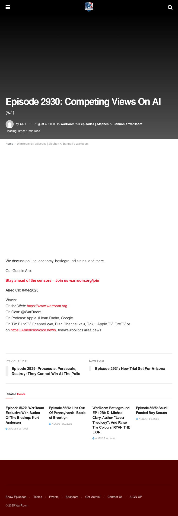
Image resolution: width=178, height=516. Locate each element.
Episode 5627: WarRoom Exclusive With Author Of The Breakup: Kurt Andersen (25, 415)
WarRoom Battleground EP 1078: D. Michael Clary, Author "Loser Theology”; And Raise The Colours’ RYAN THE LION (111, 420)
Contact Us (115, 496)
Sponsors (72, 496)
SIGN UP (136, 496)
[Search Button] (170, 7)
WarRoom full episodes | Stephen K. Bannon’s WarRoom (101, 124)
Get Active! (93, 496)
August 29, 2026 (18, 428)
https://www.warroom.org (47, 305)
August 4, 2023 (45, 124)
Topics (37, 496)
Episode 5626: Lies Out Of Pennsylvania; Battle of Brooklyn (67, 412)
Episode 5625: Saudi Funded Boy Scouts (152, 410)
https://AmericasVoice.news (33, 330)
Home (9, 143)
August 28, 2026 (105, 438)
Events (54, 496)
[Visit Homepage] (89, 7)
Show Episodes (16, 496)
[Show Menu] (8, 7)
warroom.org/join (84, 280)
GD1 (23, 124)
